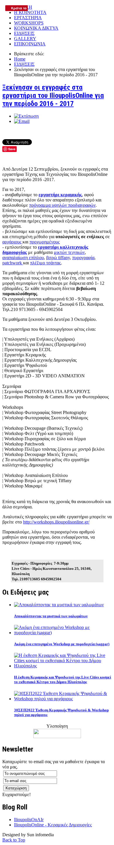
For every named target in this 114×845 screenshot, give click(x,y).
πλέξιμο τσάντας (45, 262)
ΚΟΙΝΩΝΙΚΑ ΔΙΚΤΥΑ (36, 28)
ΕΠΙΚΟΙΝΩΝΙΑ (30, 43)
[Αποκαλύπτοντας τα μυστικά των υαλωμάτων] (59, 604)
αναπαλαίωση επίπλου (23, 257)
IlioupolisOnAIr (29, 819)
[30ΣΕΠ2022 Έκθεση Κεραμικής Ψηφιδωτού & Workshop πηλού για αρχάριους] (63, 698)
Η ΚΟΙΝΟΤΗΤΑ (30, 12)
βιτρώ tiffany (58, 257)
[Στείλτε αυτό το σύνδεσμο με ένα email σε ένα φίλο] (22, 121)
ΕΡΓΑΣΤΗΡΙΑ (28, 17)
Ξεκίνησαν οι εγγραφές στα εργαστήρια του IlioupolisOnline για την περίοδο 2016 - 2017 (53, 95)
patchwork (12, 262)
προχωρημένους (45, 241)
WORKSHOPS (29, 22)
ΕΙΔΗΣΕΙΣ (24, 33)
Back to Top (13, 839)
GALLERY (25, 38)
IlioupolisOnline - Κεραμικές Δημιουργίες (53, 824)
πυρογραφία (83, 257)
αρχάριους (12, 241)
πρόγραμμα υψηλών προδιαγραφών (62, 205)
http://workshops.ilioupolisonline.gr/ (56, 521)
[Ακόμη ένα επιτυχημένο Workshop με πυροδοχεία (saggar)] (63, 632)
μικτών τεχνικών (69, 252)
